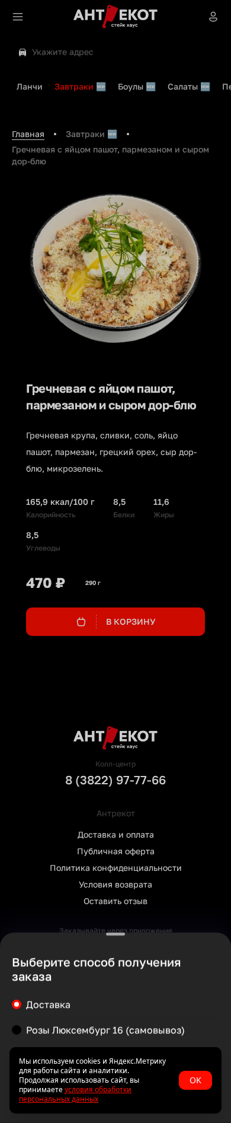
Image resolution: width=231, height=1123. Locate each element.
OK (195, 1080)
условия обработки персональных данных (75, 1094)
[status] (115, 1080)
